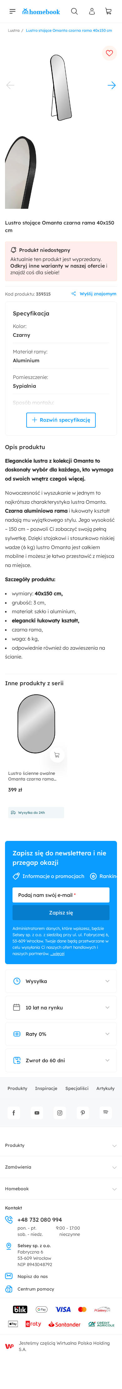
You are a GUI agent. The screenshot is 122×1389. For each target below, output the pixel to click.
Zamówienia (18, 1167)
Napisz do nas (33, 1276)
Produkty (17, 1088)
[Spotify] (105, 1113)
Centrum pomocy (36, 1289)
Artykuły (105, 1088)
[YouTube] (37, 1113)
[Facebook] (14, 1113)
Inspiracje (46, 1088)
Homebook (17, 1189)
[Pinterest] (83, 1113)
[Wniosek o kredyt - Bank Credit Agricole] (101, 1323)
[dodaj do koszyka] (57, 755)
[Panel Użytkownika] (91, 11)
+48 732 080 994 (40, 1219)
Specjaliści (77, 1088)
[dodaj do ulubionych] (109, 53)
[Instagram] (59, 1113)
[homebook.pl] (41, 11)
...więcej (57, 953)
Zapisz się (61, 912)
